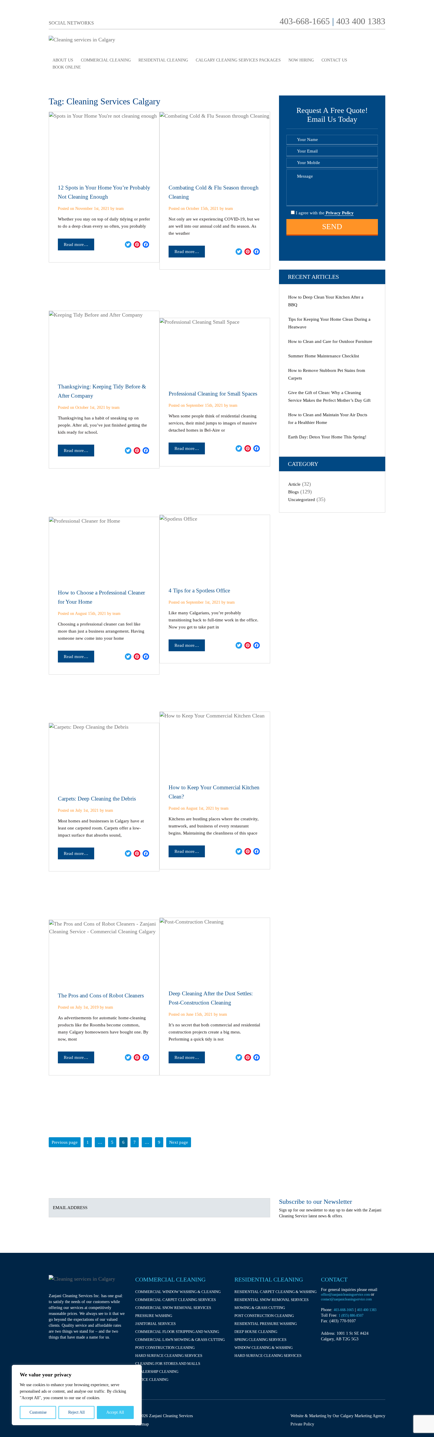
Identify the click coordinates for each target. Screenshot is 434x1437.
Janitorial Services (155, 1323)
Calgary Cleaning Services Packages (238, 60)
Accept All (115, 1412)
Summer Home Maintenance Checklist (323, 356)
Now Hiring (301, 60)
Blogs (293, 492)
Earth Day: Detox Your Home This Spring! (327, 437)
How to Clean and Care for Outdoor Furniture (330, 341)
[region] (77, 1395)
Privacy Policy (339, 212)
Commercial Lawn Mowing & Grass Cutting (180, 1339)
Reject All (76, 1412)
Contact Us (334, 60)
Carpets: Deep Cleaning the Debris (97, 799)
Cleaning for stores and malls (167, 1363)
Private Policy (302, 1424)
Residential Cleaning (163, 60)
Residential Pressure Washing (265, 1323)
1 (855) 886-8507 (351, 1315)
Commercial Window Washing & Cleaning (178, 1291)
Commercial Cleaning (106, 60)
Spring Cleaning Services (260, 1339)
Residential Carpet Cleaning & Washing (275, 1291)
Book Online (67, 67)
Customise (38, 1412)
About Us (63, 60)
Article (294, 484)
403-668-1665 (305, 21)
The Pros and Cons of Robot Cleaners (101, 995)
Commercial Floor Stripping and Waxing (177, 1331)
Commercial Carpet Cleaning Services (175, 1299)
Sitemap (142, 1424)
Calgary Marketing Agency (362, 1416)
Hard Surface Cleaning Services (168, 1355)
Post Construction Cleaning (165, 1347)
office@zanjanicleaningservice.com (346, 1294)
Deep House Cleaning (255, 1331)
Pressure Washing (153, 1315)
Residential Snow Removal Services (271, 1299)
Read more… (76, 244)
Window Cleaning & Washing (263, 1347)
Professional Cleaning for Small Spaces (213, 394)
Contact (334, 1279)
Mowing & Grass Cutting (259, 1307)
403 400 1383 (360, 21)
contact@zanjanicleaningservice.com (346, 1299)
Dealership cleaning (156, 1371)
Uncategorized (301, 499)
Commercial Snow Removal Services (173, 1307)
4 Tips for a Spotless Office (199, 590)
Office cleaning (151, 1379)
